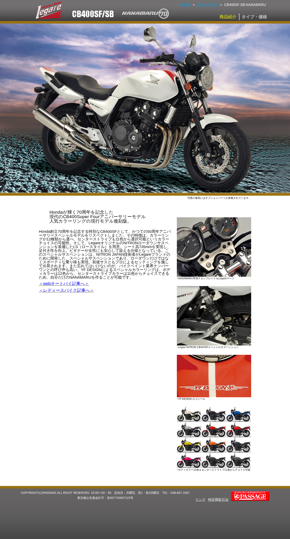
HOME (185, 5)
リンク (200, 499)
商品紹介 (228, 16)
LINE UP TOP (207, 5)
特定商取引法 (218, 499)
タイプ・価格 (254, 16)
